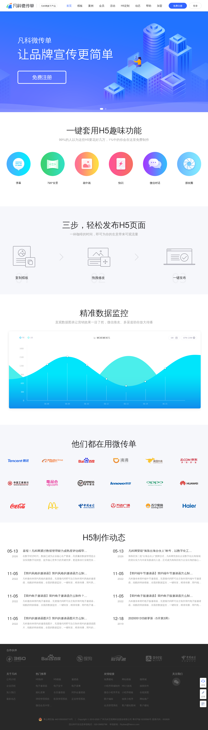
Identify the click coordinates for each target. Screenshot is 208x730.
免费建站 (108, 679)
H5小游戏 (127, 685)
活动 (112, 5)
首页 (69, 5)
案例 (90, 5)
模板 (80, 5)
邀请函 (75, 679)
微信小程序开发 (112, 692)
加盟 (159, 5)
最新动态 (11, 698)
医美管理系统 (60, 698)
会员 (101, 5)
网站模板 (126, 679)
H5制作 (39, 679)
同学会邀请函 (78, 692)
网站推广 (144, 698)
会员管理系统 (111, 705)
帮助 (148, 5)
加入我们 (11, 692)
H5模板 (57, 679)
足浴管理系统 (78, 698)
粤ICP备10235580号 (141, 719)
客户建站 (144, 705)
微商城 (143, 679)
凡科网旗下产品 (48, 5)
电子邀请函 (41, 685)
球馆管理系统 (42, 698)
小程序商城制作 (112, 685)
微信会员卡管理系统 (44, 705)
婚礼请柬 (40, 692)
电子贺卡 (58, 685)
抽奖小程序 (127, 698)
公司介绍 (11, 679)
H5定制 (125, 5)
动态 (137, 5)
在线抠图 (144, 692)
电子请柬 (76, 685)
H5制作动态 (104, 537)
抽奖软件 (144, 685)
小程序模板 (127, 692)
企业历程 (11, 685)
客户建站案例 (129, 705)
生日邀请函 (59, 692)
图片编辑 (108, 698)
